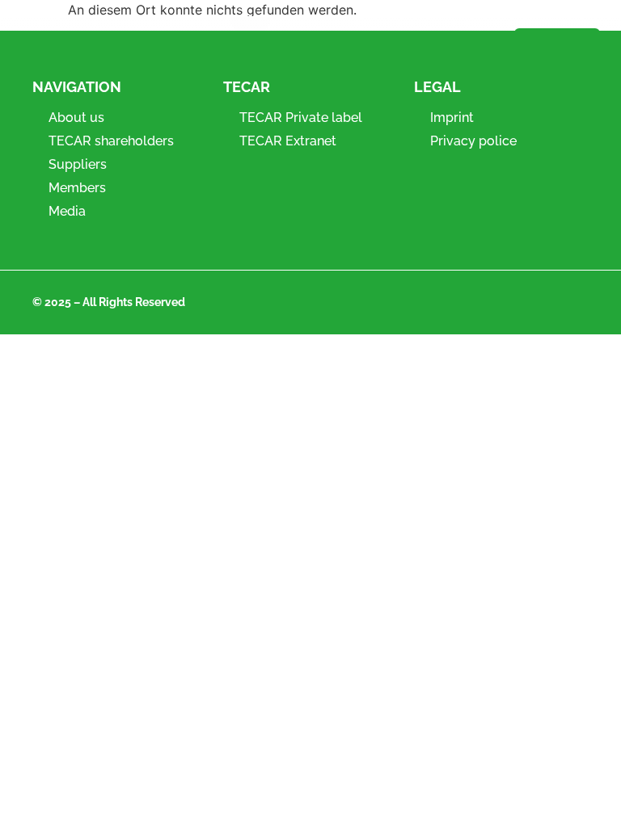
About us (76, 117)
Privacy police (473, 141)
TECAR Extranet (287, 141)
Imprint (452, 117)
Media (67, 211)
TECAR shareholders (111, 141)
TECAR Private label (300, 117)
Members (77, 187)
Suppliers (78, 164)
